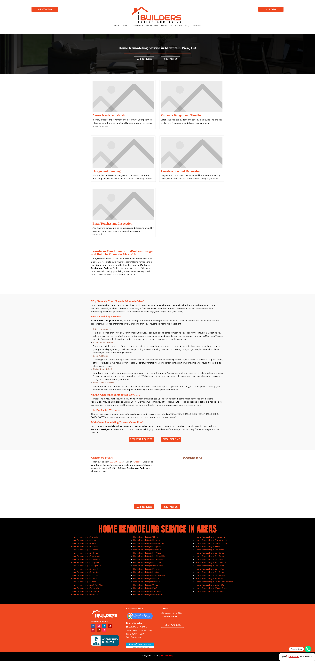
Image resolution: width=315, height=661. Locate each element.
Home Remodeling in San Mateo (210, 569)
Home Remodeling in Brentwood (85, 556)
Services (137, 25)
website (138, 462)
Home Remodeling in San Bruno (210, 549)
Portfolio (178, 25)
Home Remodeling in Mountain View (149, 575)
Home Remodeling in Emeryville (85, 588)
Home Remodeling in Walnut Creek (211, 588)
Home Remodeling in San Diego (210, 556)
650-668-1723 (116, 462)
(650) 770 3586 (45, 9)
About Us (126, 25)
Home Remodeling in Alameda (84, 537)
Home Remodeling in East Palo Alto (87, 585)
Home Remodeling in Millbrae (146, 569)
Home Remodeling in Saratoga (209, 578)
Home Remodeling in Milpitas (146, 572)
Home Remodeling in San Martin (210, 565)
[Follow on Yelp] (110, 626)
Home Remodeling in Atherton (84, 543)
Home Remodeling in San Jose (209, 559)
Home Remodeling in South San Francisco (214, 581)
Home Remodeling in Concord (84, 569)
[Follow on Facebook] (93, 626)
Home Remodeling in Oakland (146, 581)
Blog (187, 25)
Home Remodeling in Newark (146, 578)
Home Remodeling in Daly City (84, 575)
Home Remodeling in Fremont (84, 594)
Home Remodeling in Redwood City (211, 543)
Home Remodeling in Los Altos (147, 553)
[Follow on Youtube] (99, 630)
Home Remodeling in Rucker (208, 546)
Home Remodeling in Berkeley (84, 553)
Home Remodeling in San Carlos (210, 553)
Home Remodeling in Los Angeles (148, 559)
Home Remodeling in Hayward (146, 540)
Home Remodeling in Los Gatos (147, 562)
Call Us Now (143, 58)
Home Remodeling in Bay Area (84, 546)
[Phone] (308, 649)
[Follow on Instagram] (99, 626)
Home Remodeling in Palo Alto (147, 591)
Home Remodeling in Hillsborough (148, 543)
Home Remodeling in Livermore (147, 549)
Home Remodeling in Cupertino (85, 572)
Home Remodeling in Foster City (85, 591)
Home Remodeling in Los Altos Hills (149, 556)
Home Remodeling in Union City (210, 585)
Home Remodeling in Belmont (84, 549)
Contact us (196, 25)
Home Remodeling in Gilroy (145, 537)
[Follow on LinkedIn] (104, 626)
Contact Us (170, 58)
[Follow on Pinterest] (93, 630)
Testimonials (166, 25)
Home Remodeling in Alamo (83, 540)
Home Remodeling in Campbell (85, 562)
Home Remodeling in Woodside (210, 591)
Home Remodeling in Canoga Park (86, 565)
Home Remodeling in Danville (84, 578)
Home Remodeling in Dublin (83, 581)
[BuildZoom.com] (140, 646)
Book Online (271, 9)
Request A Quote (141, 439)
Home (116, 25)
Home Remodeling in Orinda (145, 585)
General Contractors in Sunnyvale (140, 647)
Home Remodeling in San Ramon (210, 572)
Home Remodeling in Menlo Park (148, 565)
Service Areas (152, 25)
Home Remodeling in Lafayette (147, 546)
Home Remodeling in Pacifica (146, 588)
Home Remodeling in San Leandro (211, 562)
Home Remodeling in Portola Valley (211, 540)
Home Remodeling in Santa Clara (210, 575)
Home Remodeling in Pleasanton (210, 537)
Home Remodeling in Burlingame (85, 559)
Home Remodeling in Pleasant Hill (148, 594)
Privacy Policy (166, 655)
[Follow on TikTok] (104, 630)
